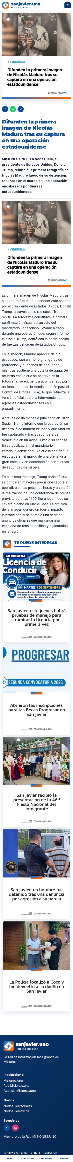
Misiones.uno (13, 1080)
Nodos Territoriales (18, 1106)
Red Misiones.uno (17, 1086)
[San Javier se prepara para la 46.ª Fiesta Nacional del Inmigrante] (36, 782)
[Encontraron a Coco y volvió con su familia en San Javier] (36, 966)
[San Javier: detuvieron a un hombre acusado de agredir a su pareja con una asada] (36, 874)
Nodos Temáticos (16, 1111)
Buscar (64, 1158)
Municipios (27, 1158)
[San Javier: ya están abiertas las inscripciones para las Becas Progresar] (36, 690)
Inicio (9, 1158)
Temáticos (45, 1158)
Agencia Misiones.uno (20, 1091)
